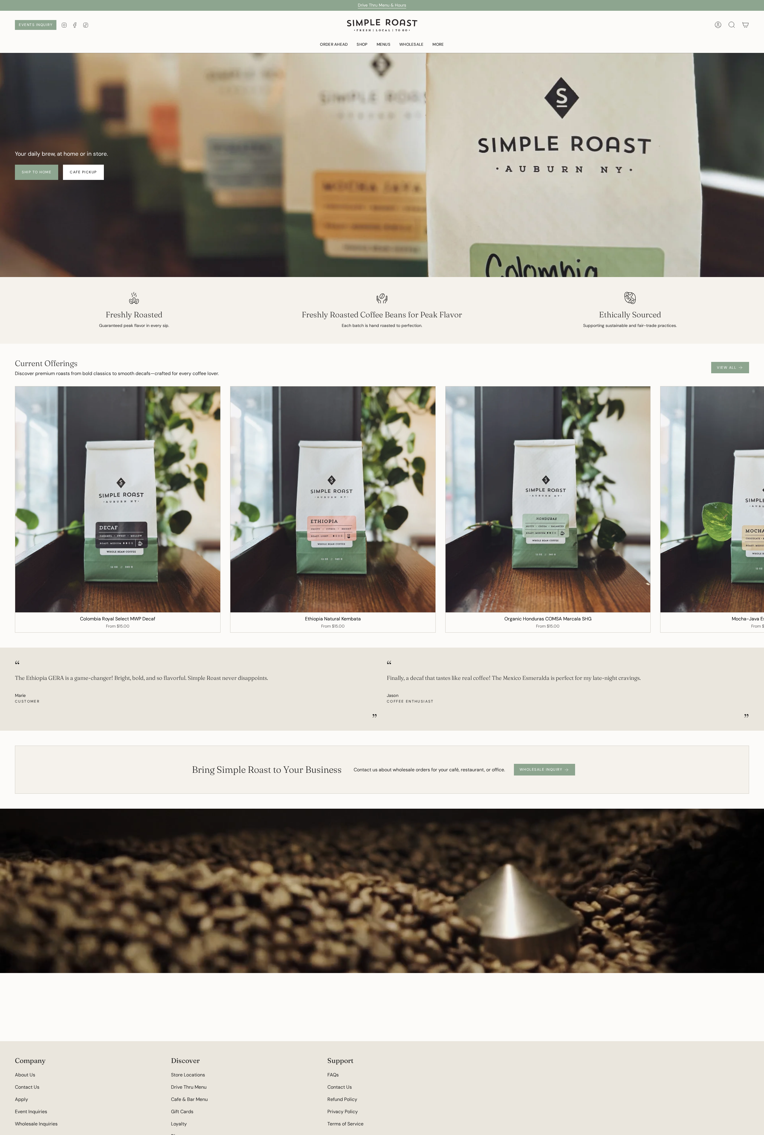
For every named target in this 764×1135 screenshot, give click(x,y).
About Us (25, 1075)
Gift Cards (182, 1111)
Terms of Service (345, 1124)
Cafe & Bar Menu (189, 1099)
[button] (383, 44)
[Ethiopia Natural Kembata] (332, 499)
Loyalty (179, 1124)
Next (755, 499)
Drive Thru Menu (189, 1087)
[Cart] (745, 25)
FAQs (333, 1075)
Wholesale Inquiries (36, 1124)
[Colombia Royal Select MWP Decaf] (117, 499)
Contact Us (27, 1087)
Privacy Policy (342, 1111)
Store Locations (188, 1075)
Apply (21, 1099)
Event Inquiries (31, 1111)
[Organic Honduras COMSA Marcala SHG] (548, 499)
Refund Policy (342, 1099)
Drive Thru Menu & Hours (382, 5)
